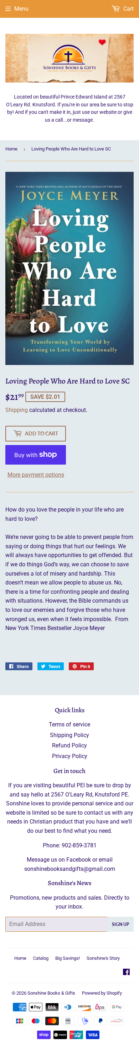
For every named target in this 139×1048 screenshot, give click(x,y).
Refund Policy (69, 745)
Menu (21, 8)
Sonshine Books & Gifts (51, 993)
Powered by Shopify (102, 993)
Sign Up (120, 924)
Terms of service (69, 724)
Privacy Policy (69, 756)
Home (11, 149)
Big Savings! (67, 958)
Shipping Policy (69, 735)
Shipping (16, 410)
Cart (128, 8)
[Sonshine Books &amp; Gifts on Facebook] (126, 972)
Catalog (40, 958)
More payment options (35, 474)
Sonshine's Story (103, 958)
